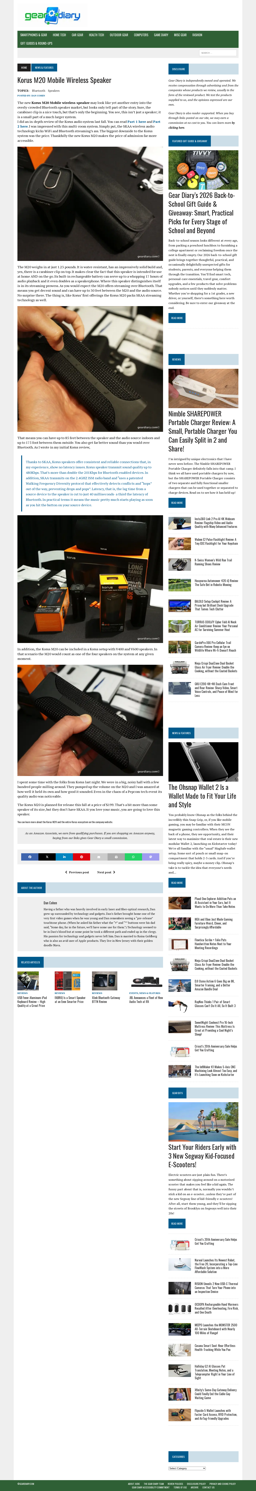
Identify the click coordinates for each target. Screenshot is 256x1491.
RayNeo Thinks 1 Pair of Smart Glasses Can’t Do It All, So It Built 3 (215, 1004)
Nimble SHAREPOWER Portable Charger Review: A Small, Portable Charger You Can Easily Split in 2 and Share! (202, 430)
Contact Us (208, 1487)
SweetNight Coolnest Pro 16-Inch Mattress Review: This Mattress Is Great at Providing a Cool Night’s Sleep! (215, 1028)
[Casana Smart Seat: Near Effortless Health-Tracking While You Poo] (179, 1354)
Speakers (54, 90)
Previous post (79, 872)
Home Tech (59, 35)
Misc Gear (180, 35)
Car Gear (77, 35)
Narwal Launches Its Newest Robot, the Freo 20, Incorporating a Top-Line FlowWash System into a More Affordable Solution (216, 1266)
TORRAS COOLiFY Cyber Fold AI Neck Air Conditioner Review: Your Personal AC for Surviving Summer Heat (216, 626)
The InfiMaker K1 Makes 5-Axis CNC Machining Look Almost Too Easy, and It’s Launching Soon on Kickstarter (216, 1071)
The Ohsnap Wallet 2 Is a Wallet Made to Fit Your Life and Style (202, 795)
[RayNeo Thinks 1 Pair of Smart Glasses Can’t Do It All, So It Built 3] (179, 1010)
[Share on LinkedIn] (64, 857)
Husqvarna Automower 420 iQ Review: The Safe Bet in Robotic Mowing (216, 582)
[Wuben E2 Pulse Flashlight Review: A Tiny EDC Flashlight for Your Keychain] (179, 547)
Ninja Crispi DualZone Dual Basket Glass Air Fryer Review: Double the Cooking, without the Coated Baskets (216, 667)
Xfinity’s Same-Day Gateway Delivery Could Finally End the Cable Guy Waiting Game (216, 1394)
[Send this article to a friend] (98, 857)
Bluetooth (38, 90)
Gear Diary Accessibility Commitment (151, 1487)
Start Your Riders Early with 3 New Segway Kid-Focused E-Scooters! (202, 1155)
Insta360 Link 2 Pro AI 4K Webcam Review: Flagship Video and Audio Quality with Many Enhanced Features (216, 523)
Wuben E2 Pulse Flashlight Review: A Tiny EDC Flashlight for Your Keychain (216, 541)
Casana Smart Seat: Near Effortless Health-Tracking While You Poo (215, 1347)
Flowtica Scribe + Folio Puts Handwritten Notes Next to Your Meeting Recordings (213, 944)
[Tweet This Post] (47, 857)
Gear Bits (177, 1093)
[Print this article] (116, 857)
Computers (141, 35)
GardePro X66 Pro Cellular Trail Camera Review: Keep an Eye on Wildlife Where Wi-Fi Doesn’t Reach (215, 646)
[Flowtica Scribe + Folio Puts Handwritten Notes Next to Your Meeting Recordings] (179, 948)
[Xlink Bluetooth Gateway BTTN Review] (104, 988)
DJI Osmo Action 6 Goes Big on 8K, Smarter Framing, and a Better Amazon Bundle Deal (214, 985)
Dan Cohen (38, 95)
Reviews (22, 993)
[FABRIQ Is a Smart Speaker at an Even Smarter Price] (67, 988)
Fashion (197, 35)
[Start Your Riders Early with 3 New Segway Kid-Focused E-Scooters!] (203, 1139)
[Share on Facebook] (29, 857)
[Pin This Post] (81, 857)
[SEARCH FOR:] (218, 52)
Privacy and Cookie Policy (223, 1483)
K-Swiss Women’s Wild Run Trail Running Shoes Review (213, 562)
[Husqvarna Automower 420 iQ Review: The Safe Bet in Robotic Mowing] (179, 589)
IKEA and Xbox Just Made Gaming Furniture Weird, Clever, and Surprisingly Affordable (214, 923)
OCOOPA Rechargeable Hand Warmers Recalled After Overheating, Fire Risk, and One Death (216, 1308)
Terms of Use (180, 1487)
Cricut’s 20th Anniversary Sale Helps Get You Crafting (216, 1048)
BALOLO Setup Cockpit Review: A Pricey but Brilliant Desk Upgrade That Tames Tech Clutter (214, 605)
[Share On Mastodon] (150, 857)
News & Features (149, 993)
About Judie (134, 1483)
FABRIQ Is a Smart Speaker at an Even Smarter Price (70, 999)
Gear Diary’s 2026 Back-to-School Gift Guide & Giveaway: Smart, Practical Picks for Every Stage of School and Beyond (201, 212)
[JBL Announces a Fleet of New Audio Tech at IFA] (146, 988)
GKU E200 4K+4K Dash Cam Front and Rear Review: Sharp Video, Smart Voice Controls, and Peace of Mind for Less (216, 690)
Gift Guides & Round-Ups (36, 43)
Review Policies (175, 1483)
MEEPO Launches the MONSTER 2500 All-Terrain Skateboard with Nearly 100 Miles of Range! (216, 1329)
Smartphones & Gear (33, 35)
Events (133, 993)
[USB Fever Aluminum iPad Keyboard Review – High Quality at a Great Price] (28, 988)
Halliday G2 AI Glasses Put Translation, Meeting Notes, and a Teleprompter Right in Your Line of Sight (215, 1372)
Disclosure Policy (196, 1483)
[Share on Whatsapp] (133, 857)
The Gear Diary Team (154, 1483)
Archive (194, 1487)
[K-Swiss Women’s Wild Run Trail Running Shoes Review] (179, 568)
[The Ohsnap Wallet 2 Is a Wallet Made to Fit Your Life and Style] (203, 779)
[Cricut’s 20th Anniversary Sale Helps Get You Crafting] (179, 1054)
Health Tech (96, 35)
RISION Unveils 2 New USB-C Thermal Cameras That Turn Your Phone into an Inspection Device (216, 1287)
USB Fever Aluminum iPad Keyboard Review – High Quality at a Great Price (32, 1001)
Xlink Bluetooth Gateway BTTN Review (106, 999)
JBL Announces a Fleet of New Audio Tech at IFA (146, 999)
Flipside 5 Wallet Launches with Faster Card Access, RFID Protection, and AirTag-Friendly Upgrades (216, 1414)
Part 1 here (136, 121)
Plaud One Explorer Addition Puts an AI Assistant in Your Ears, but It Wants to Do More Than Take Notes (215, 902)
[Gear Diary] (52, 15)
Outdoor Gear (119, 35)
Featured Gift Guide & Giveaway (189, 141)
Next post (104, 872)
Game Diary (161, 35)
